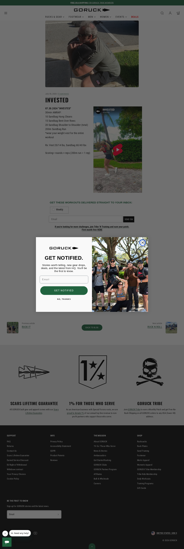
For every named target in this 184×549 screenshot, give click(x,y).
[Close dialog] (142, 242)
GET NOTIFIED (64, 290)
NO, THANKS (64, 299)
